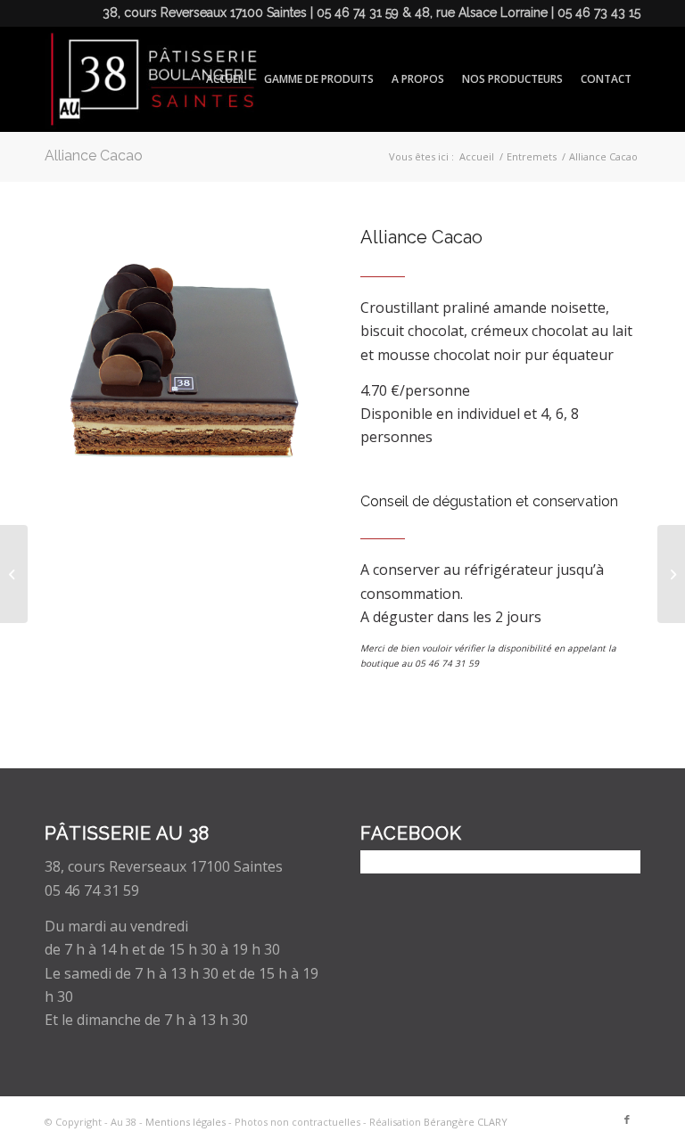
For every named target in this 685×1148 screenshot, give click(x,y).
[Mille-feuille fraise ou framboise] (14, 574)
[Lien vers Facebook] (627, 1119)
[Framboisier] (671, 574)
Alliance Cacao (94, 155)
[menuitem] (226, 79)
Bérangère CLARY (466, 1121)
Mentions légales (185, 1121)
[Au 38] (151, 79)
